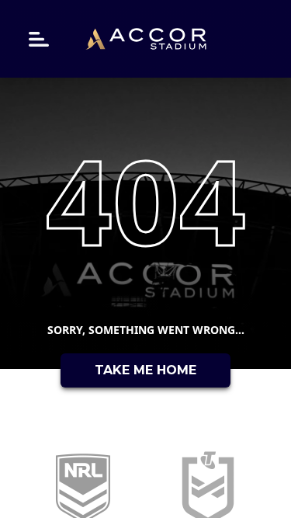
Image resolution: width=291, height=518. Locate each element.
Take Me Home (145, 370)
